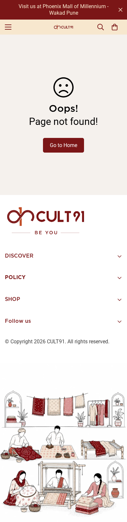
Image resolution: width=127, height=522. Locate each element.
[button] (114, 27)
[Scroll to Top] (115, 487)
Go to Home (63, 145)
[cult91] (63, 27)
